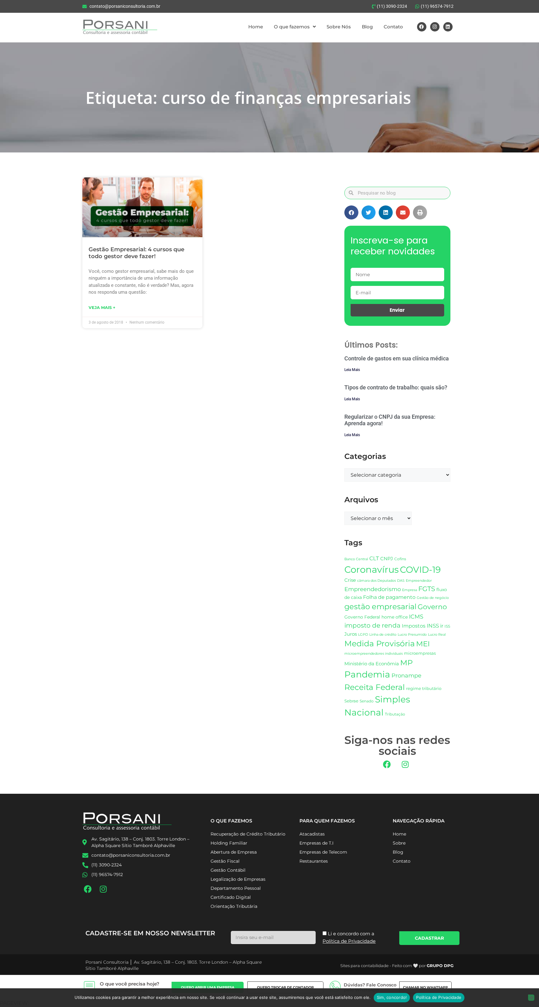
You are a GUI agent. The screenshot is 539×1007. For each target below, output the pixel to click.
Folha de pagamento (389, 597)
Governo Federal (362, 617)
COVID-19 (420, 569)
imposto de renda (372, 625)
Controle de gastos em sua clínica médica (396, 358)
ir (441, 626)
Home (255, 27)
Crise (350, 580)
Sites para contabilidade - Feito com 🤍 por (397, 965)
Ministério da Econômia (371, 664)
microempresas (420, 653)
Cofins (400, 558)
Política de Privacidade (438, 997)
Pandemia (367, 674)
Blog (367, 27)
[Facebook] (421, 26)
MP (406, 662)
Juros (350, 634)
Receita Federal (374, 687)
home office (394, 617)
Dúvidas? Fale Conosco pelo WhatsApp (370, 987)
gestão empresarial (380, 606)
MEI (423, 643)
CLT (374, 558)
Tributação (395, 714)
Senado (367, 701)
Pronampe (406, 675)
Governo (432, 607)
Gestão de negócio (433, 597)
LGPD (363, 635)
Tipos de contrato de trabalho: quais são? (395, 387)
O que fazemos (292, 27)
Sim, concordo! (392, 997)
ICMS (416, 616)
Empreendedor (419, 581)
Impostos (413, 626)
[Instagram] (434, 26)
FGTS (426, 589)
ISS (447, 626)
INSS (433, 625)
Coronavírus (371, 569)
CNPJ (386, 558)
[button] (351, 212)
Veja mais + (102, 307)
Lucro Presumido (412, 635)
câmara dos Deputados (376, 581)
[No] (531, 998)
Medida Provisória (379, 643)
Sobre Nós (339, 27)
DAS (401, 580)
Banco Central (356, 559)
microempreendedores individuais (373, 653)
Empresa (409, 590)
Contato (393, 27)
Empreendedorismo (372, 589)
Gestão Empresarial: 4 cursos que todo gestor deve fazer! (136, 253)
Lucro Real (437, 635)
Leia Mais (352, 370)
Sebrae (351, 700)
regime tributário (423, 688)
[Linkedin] (448, 26)
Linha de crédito (382, 635)
